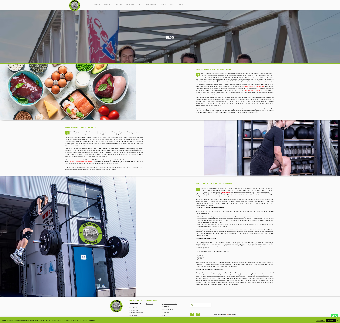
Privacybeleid (91, 320)
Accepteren (331, 320)
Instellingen (320, 320)
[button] (163, 5)
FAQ (163, 315)
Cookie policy (166, 312)
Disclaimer (165, 307)
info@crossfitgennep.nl (136, 312)
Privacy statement (167, 309)
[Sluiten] (338, 320)
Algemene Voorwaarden (169, 304)
